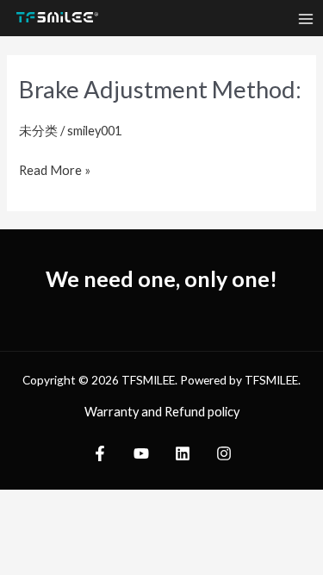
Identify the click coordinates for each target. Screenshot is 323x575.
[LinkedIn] (182, 453)
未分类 (38, 130)
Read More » (54, 168)
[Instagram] (224, 453)
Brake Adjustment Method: (160, 89)
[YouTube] (141, 453)
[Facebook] (100, 453)
